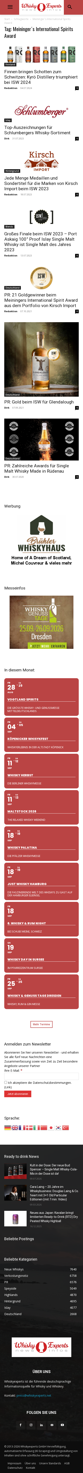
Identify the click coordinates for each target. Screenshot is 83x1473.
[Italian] (36, 1127)
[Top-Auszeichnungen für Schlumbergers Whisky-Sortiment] (41, 110)
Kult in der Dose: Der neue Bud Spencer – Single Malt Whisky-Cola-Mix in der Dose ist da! (53, 1169)
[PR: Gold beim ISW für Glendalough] (41, 359)
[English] (15, 1127)
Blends (9, 226)
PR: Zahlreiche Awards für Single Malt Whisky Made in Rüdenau (36, 468)
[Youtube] (62, 1425)
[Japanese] (51, 1127)
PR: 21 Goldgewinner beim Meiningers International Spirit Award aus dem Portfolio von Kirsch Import (41, 300)
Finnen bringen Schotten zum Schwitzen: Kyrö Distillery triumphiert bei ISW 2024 (41, 77)
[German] (7, 1127)
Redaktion (10, 88)
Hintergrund (12, 170)
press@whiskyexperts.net (34, 1395)
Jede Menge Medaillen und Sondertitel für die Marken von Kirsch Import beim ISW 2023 (41, 183)
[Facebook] (20, 1425)
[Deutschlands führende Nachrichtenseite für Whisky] (41, 7)
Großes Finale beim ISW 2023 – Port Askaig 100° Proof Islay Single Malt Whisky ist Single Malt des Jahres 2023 (40, 241)
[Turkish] (65, 1127)
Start (7, 19)
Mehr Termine (41, 1024)
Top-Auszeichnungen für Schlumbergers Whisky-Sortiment (37, 130)
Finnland (10, 64)
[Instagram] (31, 1425)
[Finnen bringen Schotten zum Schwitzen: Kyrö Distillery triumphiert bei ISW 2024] (41, 54)
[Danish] (29, 1127)
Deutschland (13, 287)
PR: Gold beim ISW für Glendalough (39, 402)
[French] (22, 1127)
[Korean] (58, 1127)
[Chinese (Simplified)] (44, 1127)
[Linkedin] (41, 1425)
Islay (8, 120)
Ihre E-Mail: (13, 1070)
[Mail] (52, 1425)
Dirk (6, 138)
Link (8, 1087)
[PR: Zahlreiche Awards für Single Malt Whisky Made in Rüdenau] (41, 439)
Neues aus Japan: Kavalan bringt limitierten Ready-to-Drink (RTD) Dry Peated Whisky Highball (54, 1217)
